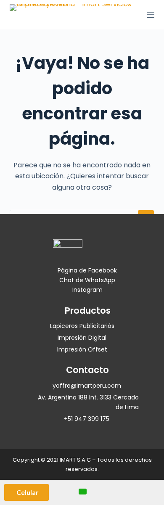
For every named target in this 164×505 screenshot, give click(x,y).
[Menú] (150, 15)
